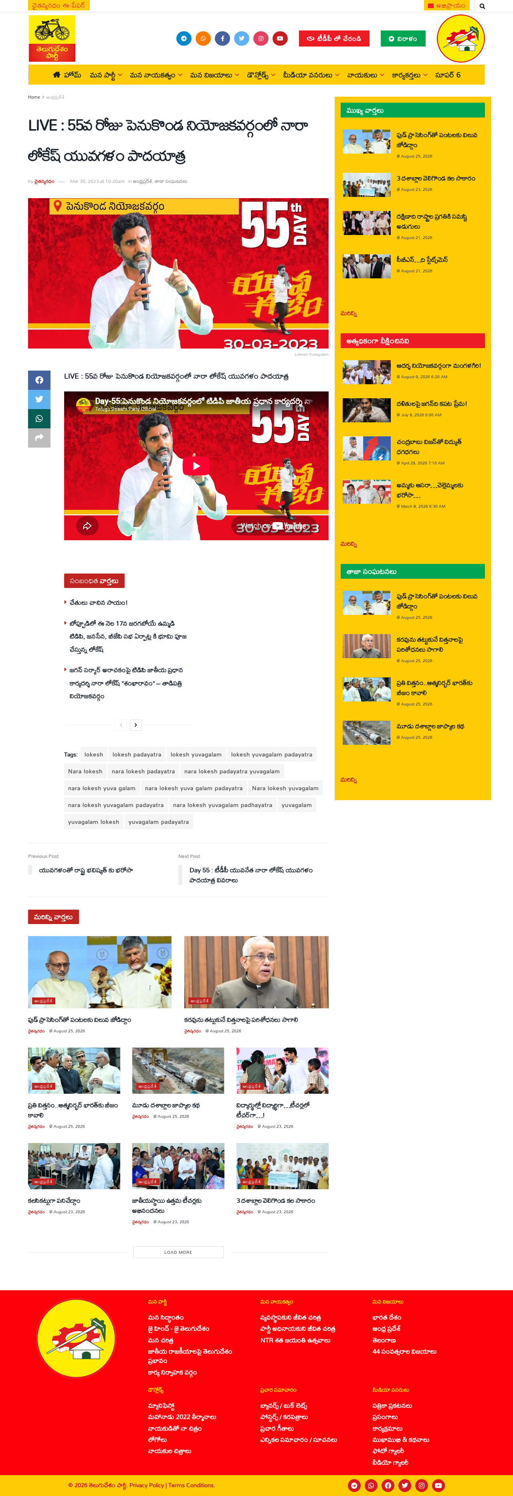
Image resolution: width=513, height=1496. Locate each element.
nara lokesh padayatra (143, 771)
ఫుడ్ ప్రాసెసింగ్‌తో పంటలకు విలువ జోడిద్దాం (79, 1019)
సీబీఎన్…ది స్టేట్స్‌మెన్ (422, 259)
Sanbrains (496, 1485)
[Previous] (121, 725)
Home (34, 97)
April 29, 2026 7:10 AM (422, 463)
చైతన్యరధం (44, 181)
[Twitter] (404, 1485)
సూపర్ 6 (448, 74)
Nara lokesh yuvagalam (285, 788)
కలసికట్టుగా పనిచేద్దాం (54, 1200)
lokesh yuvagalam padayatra (272, 754)
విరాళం (407, 38)
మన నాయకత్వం (153, 74)
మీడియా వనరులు (308, 74)
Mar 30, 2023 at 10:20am (97, 181)
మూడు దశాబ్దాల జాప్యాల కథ (166, 1104)
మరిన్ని (349, 312)
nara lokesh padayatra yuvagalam (232, 771)
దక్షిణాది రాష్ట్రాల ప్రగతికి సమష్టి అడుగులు (432, 221)
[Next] (136, 725)
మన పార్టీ (102, 74)
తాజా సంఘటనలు (171, 181)
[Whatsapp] (371, 1485)
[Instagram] (421, 1485)
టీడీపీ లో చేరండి (338, 38)
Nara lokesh (85, 771)
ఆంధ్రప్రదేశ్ (55, 97)
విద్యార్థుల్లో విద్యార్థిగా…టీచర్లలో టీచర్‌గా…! (273, 1109)
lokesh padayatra (137, 754)
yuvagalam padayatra (159, 821)
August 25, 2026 (69, 1031)
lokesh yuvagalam (196, 754)
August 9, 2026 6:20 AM (424, 377)
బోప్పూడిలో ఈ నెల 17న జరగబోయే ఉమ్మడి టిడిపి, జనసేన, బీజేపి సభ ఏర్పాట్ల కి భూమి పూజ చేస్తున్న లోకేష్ (128, 636)
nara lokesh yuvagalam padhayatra (223, 805)
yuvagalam (297, 805)
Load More (178, 1252)
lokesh (94, 754)
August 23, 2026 (277, 1126)
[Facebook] (388, 1485)
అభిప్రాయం (450, 5)
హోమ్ (72, 74)
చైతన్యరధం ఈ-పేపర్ (59, 5)
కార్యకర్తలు (406, 74)
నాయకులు (362, 74)
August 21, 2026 (416, 237)
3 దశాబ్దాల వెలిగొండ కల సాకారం (275, 1200)
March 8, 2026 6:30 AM (423, 506)
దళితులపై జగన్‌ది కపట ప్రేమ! (432, 403)
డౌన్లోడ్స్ (258, 74)
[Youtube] (438, 1485)
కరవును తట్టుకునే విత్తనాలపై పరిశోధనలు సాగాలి (241, 1019)
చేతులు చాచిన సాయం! (99, 602)
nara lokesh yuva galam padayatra (194, 788)
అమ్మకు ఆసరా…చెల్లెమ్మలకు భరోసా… (430, 489)
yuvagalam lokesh (93, 821)
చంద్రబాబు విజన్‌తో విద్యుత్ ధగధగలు (429, 446)
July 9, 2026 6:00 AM (421, 415)
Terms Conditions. (191, 1485)
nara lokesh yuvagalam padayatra (116, 805)
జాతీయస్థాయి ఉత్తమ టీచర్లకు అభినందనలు (167, 1205)
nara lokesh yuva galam (102, 788)
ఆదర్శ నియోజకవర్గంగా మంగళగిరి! (439, 365)
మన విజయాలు (211, 74)
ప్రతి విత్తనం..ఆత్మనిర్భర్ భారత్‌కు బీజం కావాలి (73, 1109)
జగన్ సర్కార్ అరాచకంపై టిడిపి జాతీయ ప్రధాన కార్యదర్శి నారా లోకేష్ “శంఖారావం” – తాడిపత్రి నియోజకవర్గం (126, 682)
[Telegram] (354, 1485)
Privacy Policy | (148, 1485)
